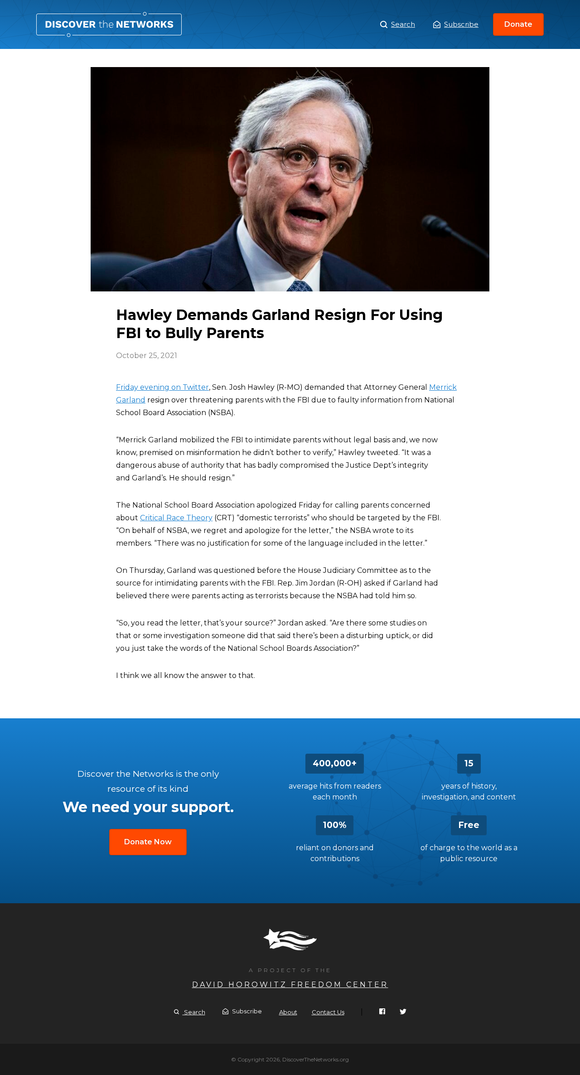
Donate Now (148, 842)
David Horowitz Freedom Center (290, 984)
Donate (518, 24)
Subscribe (461, 24)
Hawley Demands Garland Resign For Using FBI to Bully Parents (109, 24)
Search (403, 24)
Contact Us (328, 1012)
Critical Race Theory (176, 517)
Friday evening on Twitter (162, 387)
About (288, 1012)
